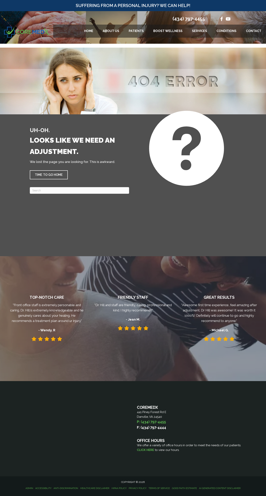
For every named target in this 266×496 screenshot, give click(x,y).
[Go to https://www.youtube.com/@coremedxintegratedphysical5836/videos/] (228, 19)
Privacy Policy (137, 488)
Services (199, 31)
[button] (49, 174)
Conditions (226, 31)
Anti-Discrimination (66, 488)
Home (88, 31)
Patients (136, 31)
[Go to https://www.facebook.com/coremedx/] (221, 19)
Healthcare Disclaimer (94, 488)
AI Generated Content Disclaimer (220, 488)
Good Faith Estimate (184, 488)
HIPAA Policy (119, 488)
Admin (29, 488)
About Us (111, 31)
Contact (253, 31)
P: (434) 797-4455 (151, 422)
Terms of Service (159, 488)
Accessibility (43, 488)
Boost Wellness (167, 31)
